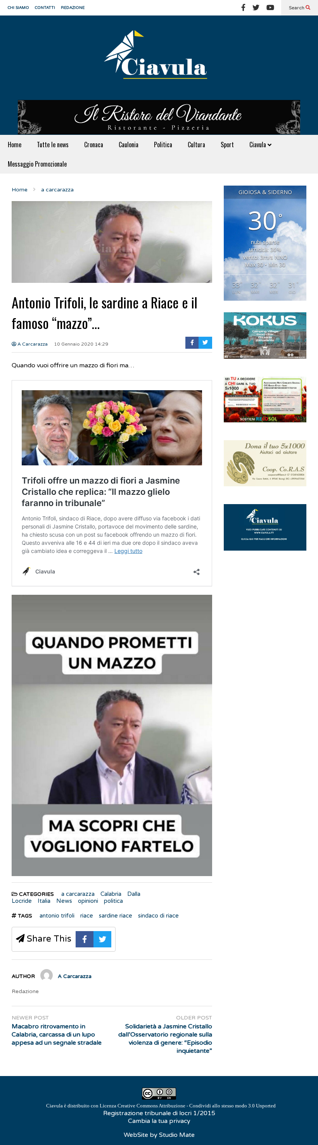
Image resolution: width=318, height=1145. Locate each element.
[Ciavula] (159, 57)
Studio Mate (177, 1135)
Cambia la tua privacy (159, 1121)
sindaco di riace (158, 915)
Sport (227, 144)
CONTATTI (45, 7)
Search (297, 7)
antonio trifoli (57, 915)
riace (86, 915)
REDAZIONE (73, 7)
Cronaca (93, 144)
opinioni (88, 900)
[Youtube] (270, 7)
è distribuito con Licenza (161, 1106)
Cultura (196, 144)
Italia (44, 900)
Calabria (110, 893)
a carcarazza (78, 893)
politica (113, 900)
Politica (163, 144)
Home (14, 144)
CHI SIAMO (18, 7)
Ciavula (258, 144)
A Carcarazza (32, 344)
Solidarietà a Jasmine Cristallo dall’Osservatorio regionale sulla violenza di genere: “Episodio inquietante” (165, 1038)
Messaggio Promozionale (37, 164)
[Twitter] (255, 7)
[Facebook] (243, 7)
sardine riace (115, 915)
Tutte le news (53, 144)
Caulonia (128, 144)
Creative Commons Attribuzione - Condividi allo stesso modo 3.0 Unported (197, 1106)
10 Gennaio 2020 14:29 (81, 344)
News (64, 900)
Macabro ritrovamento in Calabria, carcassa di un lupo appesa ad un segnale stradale (57, 1035)
